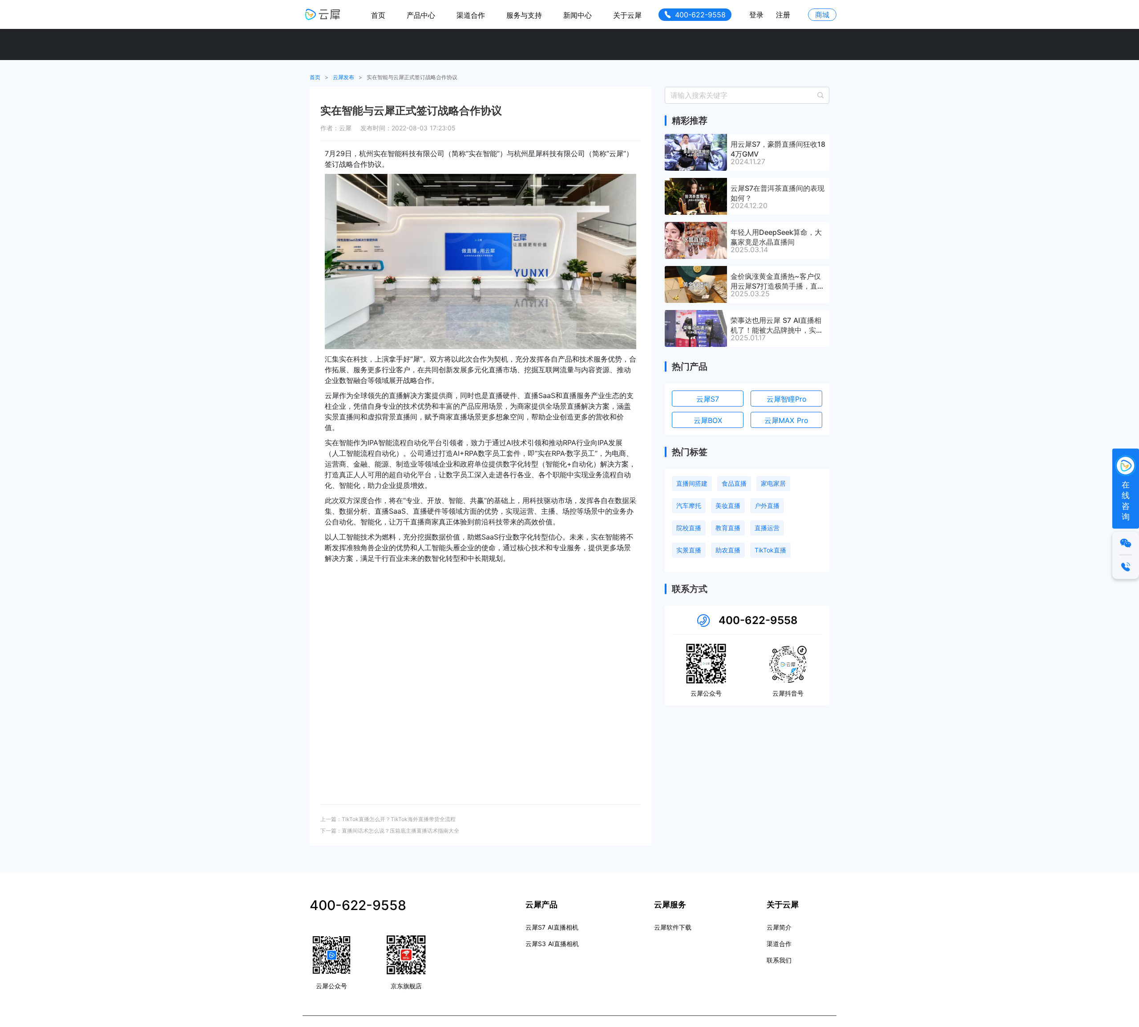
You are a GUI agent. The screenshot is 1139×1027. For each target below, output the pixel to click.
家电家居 (773, 483)
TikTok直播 (770, 550)
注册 (783, 14)
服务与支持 (524, 15)
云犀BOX (708, 420)
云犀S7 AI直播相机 (551, 927)
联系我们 (779, 960)
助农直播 (727, 550)
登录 (756, 14)
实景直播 (688, 550)
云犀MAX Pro (786, 420)
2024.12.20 (749, 205)
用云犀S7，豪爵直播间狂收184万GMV (778, 148)
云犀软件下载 (672, 927)
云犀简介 (779, 927)
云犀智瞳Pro (787, 399)
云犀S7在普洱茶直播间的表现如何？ (777, 192)
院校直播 (688, 528)
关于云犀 (627, 15)
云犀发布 (343, 77)
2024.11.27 (748, 161)
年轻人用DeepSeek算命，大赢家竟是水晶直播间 (776, 237)
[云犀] (323, 14)
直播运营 (767, 528)
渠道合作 (470, 15)
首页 (378, 15)
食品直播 (734, 483)
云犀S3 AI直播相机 (552, 943)
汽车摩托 (688, 505)
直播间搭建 (691, 483)
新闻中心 (577, 15)
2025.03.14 (749, 250)
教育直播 (727, 528)
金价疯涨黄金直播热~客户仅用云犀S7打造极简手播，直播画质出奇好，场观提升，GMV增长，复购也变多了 (778, 281)
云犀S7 (707, 399)
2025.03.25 (750, 294)
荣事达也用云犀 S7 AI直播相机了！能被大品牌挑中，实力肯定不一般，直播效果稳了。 (777, 325)
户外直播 (767, 505)
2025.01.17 (748, 338)
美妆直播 (727, 505)
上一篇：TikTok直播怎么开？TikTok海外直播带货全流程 (388, 819)
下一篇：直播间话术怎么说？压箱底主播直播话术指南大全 (389, 830)
